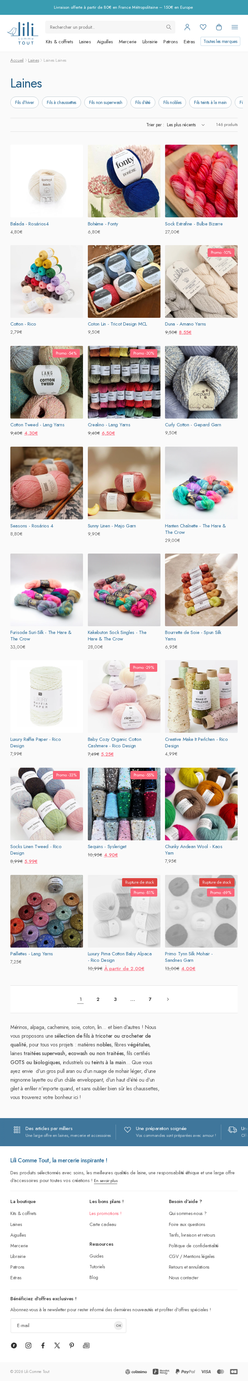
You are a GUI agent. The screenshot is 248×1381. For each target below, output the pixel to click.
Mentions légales (199, 1256)
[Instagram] (28, 1345)
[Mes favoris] (203, 27)
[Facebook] (43, 1345)
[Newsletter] (86, 1345)
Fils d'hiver (24, 102)
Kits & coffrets (59, 41)
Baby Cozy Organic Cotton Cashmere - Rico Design (114, 742)
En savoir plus (105, 1181)
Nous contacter (184, 1277)
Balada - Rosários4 (29, 223)
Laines (85, 41)
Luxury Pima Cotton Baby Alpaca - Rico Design (120, 957)
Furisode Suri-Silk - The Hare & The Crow (40, 635)
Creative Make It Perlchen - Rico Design (196, 742)
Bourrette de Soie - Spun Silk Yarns (193, 635)
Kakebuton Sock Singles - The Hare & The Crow (117, 635)
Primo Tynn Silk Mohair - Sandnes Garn (189, 957)
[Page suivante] (167, 999)
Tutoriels (97, 1266)
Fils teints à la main (210, 102)
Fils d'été (142, 102)
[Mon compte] (187, 27)
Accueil (17, 60)
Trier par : (155, 124)
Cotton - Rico (23, 323)
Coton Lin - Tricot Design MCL (117, 323)
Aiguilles (105, 41)
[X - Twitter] (57, 1345)
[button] (219, 27)
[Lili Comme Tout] (22, 33)
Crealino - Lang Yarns (109, 424)
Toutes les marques (220, 41)
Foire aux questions (187, 1224)
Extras (189, 41)
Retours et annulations (189, 1266)
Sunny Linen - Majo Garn (112, 525)
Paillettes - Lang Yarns (31, 953)
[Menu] (235, 27)
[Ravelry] (14, 1345)
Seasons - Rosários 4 (31, 525)
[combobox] (110, 27)
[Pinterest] (72, 1345)
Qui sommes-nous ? (188, 1213)
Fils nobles (172, 102)
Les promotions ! (105, 1213)
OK (118, 1325)
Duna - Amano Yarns (185, 323)
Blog (93, 1277)
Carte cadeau (102, 1224)
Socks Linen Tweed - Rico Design (36, 850)
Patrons (170, 41)
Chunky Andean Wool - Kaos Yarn (193, 850)
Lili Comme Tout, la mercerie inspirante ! (59, 1160)
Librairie (150, 41)
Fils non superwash (105, 102)
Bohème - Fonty (103, 223)
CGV (174, 1256)
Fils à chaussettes (61, 102)
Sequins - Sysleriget (107, 846)
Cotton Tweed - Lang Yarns (37, 424)
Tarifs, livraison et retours (192, 1234)
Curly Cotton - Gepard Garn (193, 424)
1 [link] (80, 999)
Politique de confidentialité (194, 1245)
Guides (96, 1255)
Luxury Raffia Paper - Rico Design (35, 742)
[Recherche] (168, 27)
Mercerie (128, 41)
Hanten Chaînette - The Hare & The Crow (195, 529)
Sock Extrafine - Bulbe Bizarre (193, 223)
